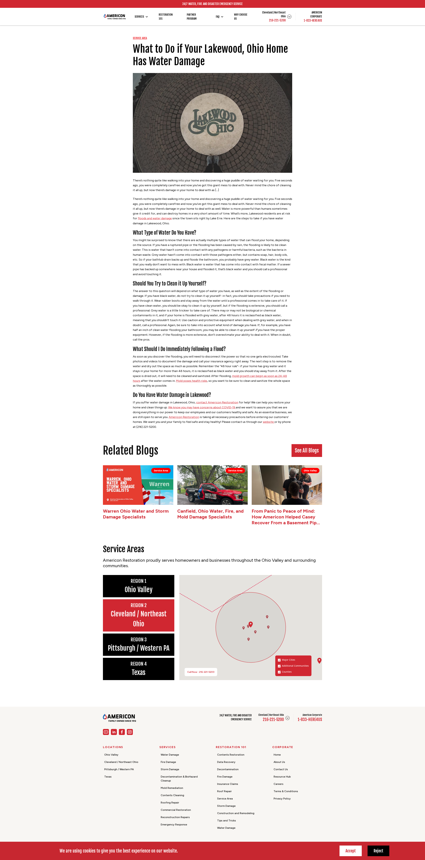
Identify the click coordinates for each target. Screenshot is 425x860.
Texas (108, 776)
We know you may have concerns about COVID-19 (202, 407)
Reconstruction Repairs (175, 817)
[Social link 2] (114, 732)
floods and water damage (155, 218)
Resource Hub (282, 776)
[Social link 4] (130, 732)
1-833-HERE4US (313, 20)
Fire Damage (168, 762)
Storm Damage (170, 769)
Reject (378, 850)
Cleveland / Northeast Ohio (121, 762)
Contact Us (281, 769)
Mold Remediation (172, 787)
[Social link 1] (106, 732)
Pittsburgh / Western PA (119, 769)
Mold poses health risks (191, 381)
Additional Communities (295, 665)
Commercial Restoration (176, 809)
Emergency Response (174, 824)
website (268, 422)
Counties (287, 671)
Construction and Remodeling (235, 813)
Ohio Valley (111, 754)
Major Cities (288, 659)
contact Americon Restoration (217, 402)
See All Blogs (307, 450)
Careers (278, 784)
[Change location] (289, 17)
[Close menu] (288, 718)
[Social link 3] (122, 732)
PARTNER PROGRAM (192, 16)
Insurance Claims (227, 784)
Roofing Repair (170, 802)
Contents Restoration (230, 754)
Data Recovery (226, 762)
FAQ (217, 16)
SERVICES (139, 16)
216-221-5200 (277, 20)
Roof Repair (224, 791)
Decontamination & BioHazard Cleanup (179, 778)
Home (277, 754)
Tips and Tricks (226, 820)
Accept (350, 850)
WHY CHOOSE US (240, 16)
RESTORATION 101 (166, 16)
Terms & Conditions (286, 791)
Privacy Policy (282, 798)
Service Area (225, 798)
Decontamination (228, 769)
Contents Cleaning (172, 795)
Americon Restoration (184, 417)
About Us (279, 762)
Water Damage (170, 754)
